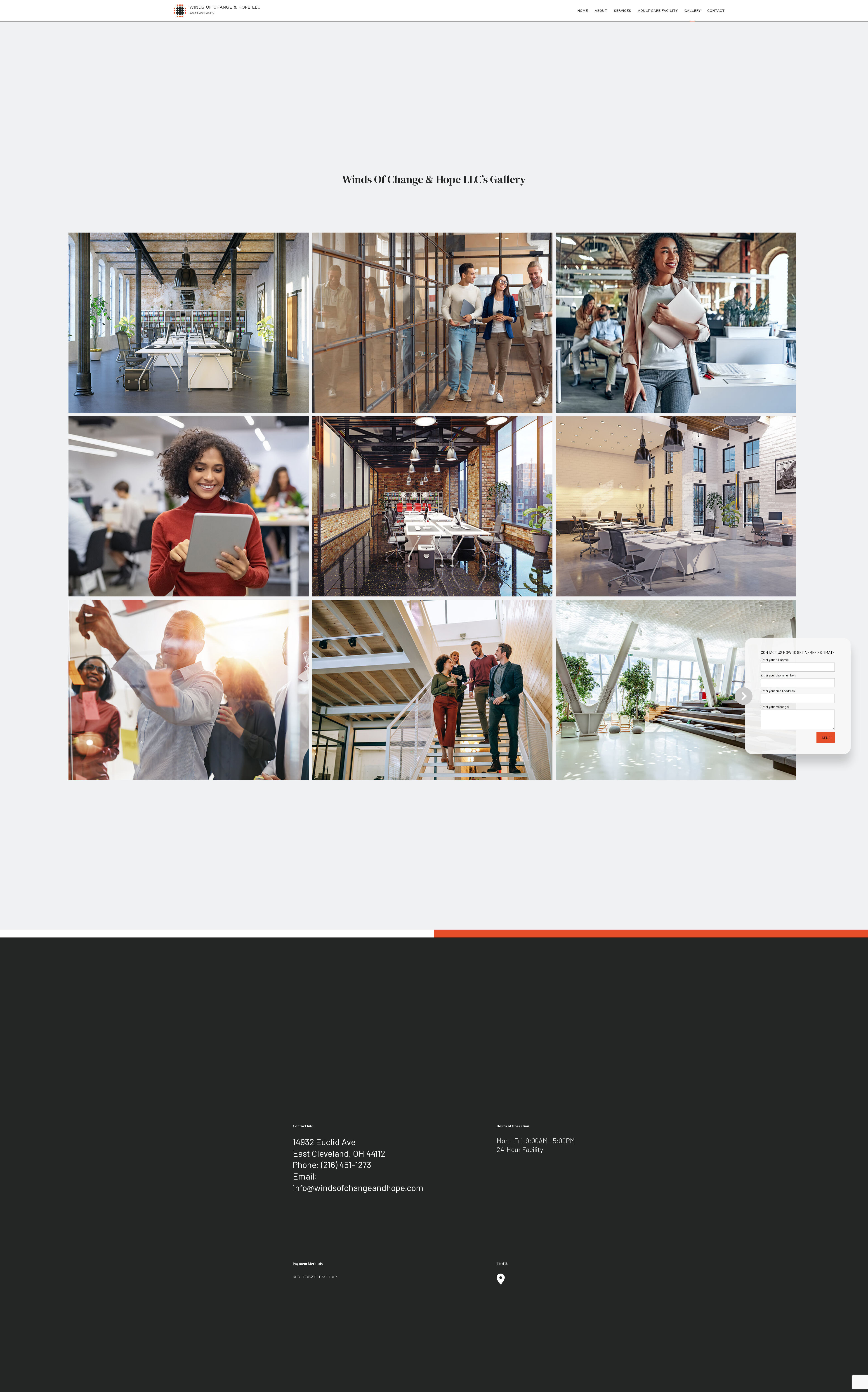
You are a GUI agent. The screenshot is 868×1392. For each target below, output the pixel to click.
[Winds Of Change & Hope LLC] (180, 10)
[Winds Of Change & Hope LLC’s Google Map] (501, 1281)
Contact (716, 10)
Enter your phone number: (778, 675)
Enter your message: (775, 706)
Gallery (692, 10)
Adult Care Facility (658, 10)
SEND (826, 737)
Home (582, 10)
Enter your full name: (775, 659)
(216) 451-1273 (346, 1164)
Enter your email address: (778, 691)
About (601, 10)
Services (622, 10)
